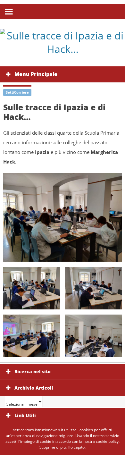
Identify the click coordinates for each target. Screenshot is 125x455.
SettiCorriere (17, 92)
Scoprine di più (52, 447)
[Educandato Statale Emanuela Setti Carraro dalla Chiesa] (62, 42)
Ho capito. (77, 447)
